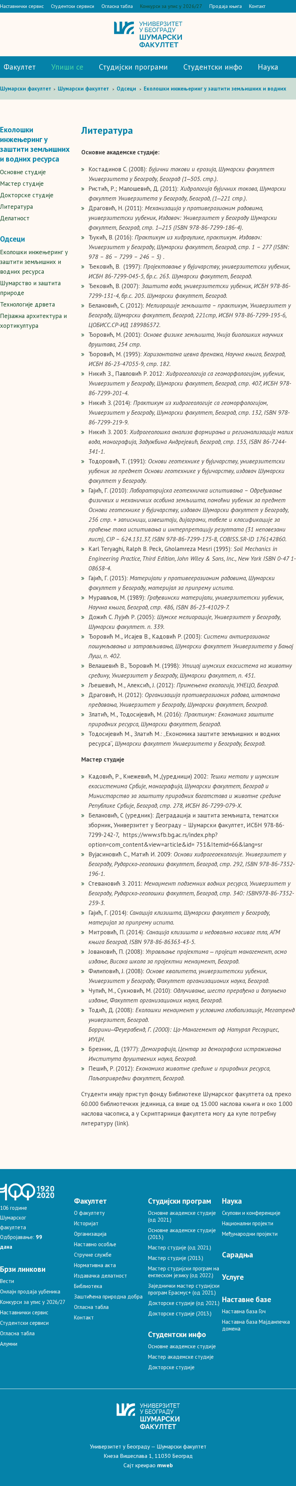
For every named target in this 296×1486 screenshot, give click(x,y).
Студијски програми (133, 67)
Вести (7, 1281)
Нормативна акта (95, 1265)
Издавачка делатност (100, 1275)
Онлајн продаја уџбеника (30, 1291)
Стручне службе (93, 1254)
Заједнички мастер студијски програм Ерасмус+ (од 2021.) (183, 1289)
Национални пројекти (247, 1223)
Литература (16, 207)
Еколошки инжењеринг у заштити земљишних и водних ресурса (34, 261)
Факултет (20, 67)
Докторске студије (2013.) (180, 1313)
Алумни (8, 1343)
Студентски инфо (212, 67)
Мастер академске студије (181, 1356)
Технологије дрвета (27, 304)
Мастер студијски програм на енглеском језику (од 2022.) (183, 1272)
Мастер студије (22, 184)
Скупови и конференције (251, 1212)
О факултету (89, 1212)
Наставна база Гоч (244, 1311)
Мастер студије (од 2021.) (179, 1247)
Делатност (15, 218)
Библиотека (88, 1286)
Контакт (257, 6)
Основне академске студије (182, 1346)
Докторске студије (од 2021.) (183, 1303)
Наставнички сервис (22, 6)
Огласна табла (117, 6)
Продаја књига (225, 6)
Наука (268, 67)
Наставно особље (95, 1244)
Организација (90, 1233)
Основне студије (23, 172)
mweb (165, 1465)
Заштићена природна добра (108, 1296)
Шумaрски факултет (26, 88)
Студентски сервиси (72, 6)
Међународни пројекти (250, 1233)
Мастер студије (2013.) (175, 1257)
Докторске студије (26, 195)
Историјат (86, 1223)
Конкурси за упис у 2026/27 (171, 6)
